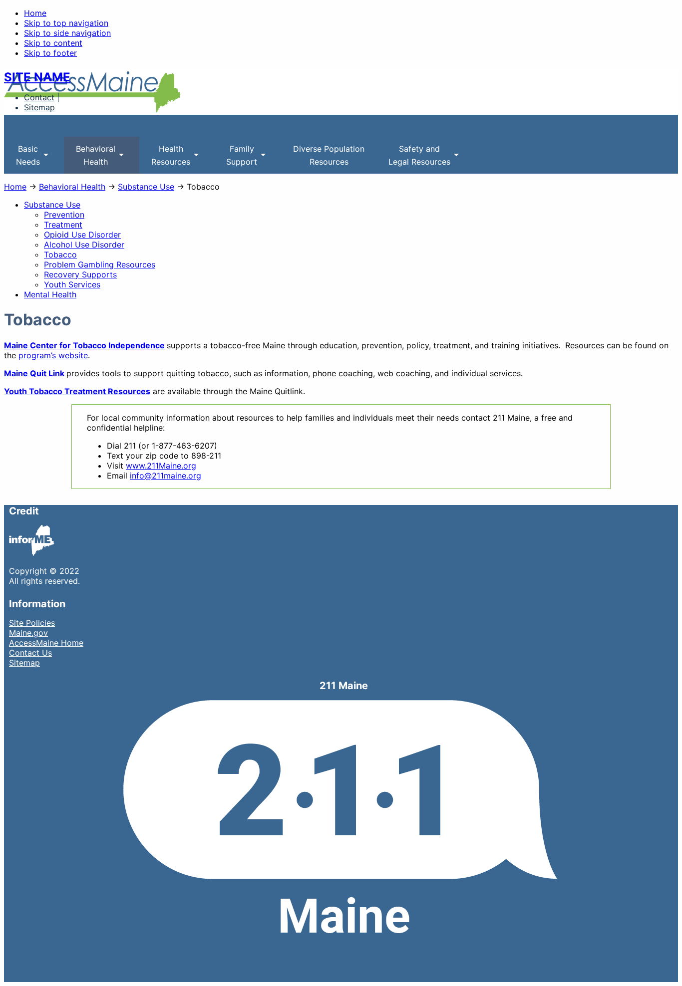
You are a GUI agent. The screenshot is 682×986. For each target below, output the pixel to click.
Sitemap (39, 107)
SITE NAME (37, 77)
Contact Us (30, 653)
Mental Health (50, 294)
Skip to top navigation (66, 23)
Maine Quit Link (34, 373)
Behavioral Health (72, 187)
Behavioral (89, 159)
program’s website (53, 355)
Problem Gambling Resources (99, 264)
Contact (39, 97)
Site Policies (32, 623)
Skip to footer (50, 53)
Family (235, 159)
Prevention (64, 215)
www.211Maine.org (161, 466)
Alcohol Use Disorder (84, 244)
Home (35, 13)
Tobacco (60, 254)
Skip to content (53, 43)
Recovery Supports (80, 274)
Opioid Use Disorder (82, 235)
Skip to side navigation (67, 33)
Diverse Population (328, 155)
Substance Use (146, 187)
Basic (22, 159)
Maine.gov (28, 633)
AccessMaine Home (46, 643)
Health (164, 159)
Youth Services (72, 284)
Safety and (413, 159)
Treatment (63, 225)
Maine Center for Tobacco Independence (84, 345)
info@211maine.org (165, 476)
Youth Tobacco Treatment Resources (77, 391)
